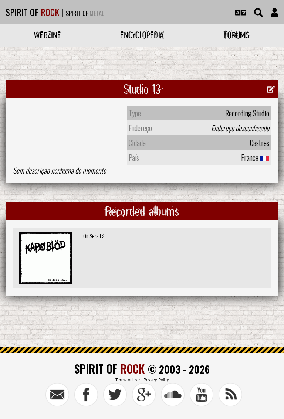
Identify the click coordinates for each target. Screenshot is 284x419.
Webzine (47, 35)
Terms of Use (127, 379)
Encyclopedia (142, 35)
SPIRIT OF (32, 11)
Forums (237, 35)
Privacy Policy (156, 379)
